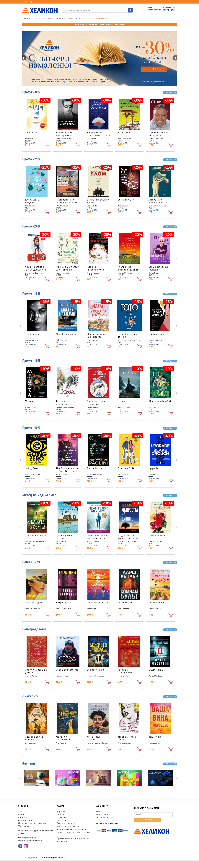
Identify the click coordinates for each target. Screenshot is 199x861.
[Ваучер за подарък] (36, 777)
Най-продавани (34, 629)
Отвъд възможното (67, 669)
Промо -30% (31, 92)
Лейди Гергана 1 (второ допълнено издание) (36, 269)
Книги (36, 18)
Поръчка (61, 814)
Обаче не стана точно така (96, 402)
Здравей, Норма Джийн (127, 738)
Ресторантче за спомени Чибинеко (67, 201)
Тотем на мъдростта (62, 402)
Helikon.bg (28, 2)
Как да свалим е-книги (68, 826)
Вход (97, 811)
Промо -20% (31, 226)
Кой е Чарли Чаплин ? (94, 738)
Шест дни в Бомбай (160, 401)
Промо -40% (31, 427)
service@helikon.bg (27, 837)
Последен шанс (158, 602)
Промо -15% (31, 293)
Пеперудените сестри (64, 537)
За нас (21, 811)
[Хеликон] (40, 8)
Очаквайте (30, 696)
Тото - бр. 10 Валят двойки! (128, 335)
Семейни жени (157, 535)
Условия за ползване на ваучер (72, 829)
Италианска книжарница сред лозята (128, 269)
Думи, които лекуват (32, 201)
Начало (27, 18)
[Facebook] (20, 846)
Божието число (96, 669)
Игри (70, 18)
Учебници (47, 18)
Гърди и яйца (156, 333)
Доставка (61, 820)
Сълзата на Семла (35, 535)
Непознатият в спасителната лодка (98, 134)
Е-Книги (90, 18)
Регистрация (101, 814)
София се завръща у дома (36, 671)
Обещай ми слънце (98, 602)
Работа (21, 814)
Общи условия (25, 820)
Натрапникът (63, 602)
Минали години (34, 602)
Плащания (62, 817)
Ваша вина (155, 736)
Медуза (29, 401)
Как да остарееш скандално (158, 268)
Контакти (22, 817)
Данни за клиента (66, 823)
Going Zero (31, 468)
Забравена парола (104, 817)
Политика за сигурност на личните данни (35, 832)
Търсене (61, 811)
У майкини (124, 132)
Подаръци (60, 18)
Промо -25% (31, 159)
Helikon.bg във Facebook (30, 840)
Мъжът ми (31, 132)
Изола (121, 401)
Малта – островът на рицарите (97, 335)
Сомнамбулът (126, 602)
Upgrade (153, 468)
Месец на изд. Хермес (39, 494)
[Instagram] (26, 846)
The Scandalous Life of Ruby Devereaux (67, 470)
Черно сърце (32, 333)
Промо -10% (31, 360)
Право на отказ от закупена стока (73, 831)
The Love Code (126, 468)
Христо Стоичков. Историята (159, 134)
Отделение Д (156, 669)
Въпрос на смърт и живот (98, 201)
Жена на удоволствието (95, 268)
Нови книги (31, 562)
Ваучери (79, 18)
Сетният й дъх (126, 199)
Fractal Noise (94, 468)
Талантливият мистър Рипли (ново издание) (65, 135)
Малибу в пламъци (67, 333)
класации (101, 18)
